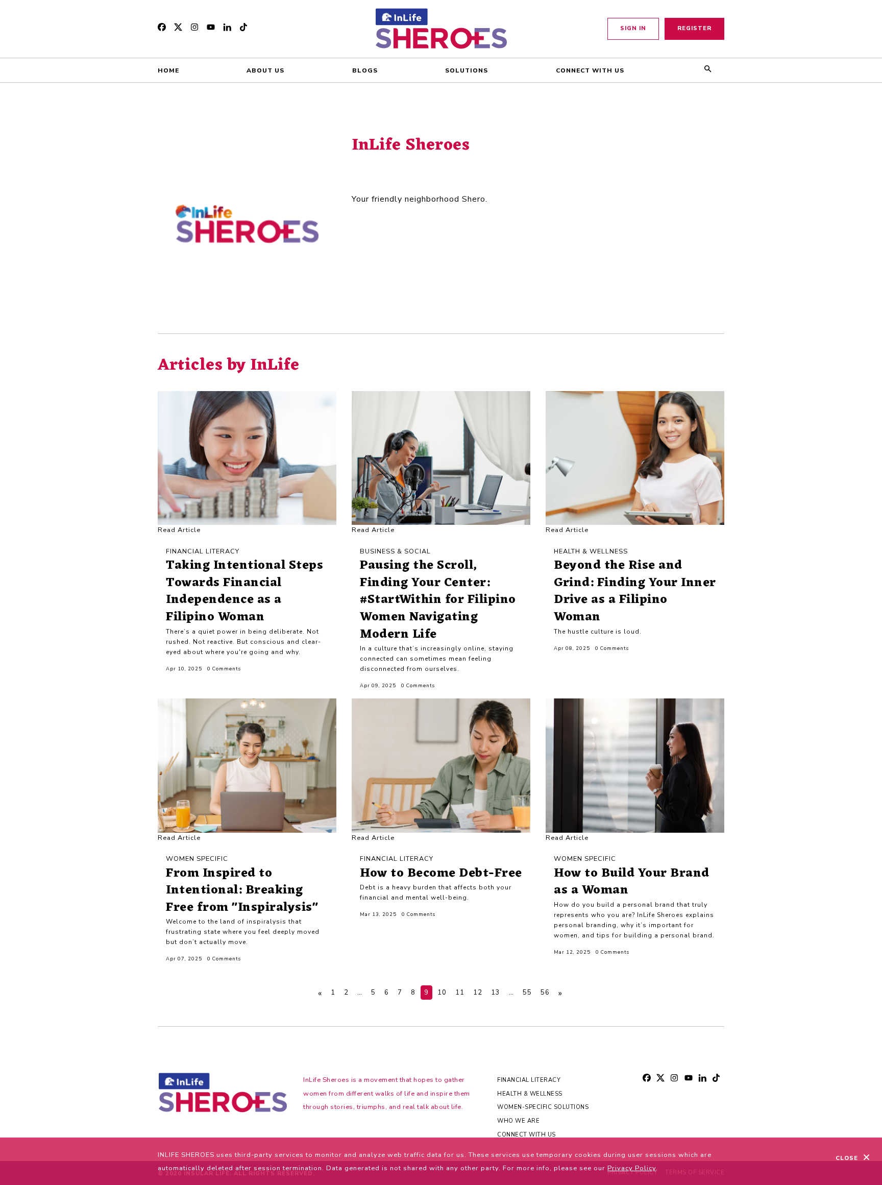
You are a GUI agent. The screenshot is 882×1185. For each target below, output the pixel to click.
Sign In (633, 28)
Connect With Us (526, 1135)
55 (527, 992)
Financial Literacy (528, 1080)
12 (477, 992)
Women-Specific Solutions (543, 1107)
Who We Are (518, 1121)
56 (545, 992)
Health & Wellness (529, 1094)
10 (442, 992)
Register (694, 28)
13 (495, 992)
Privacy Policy (631, 1168)
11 (459, 992)
